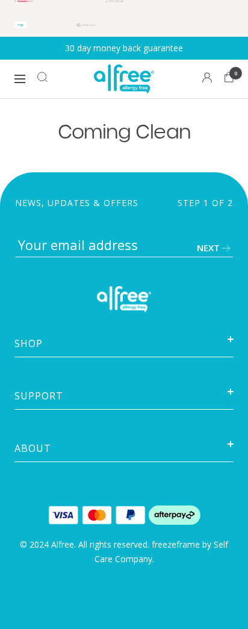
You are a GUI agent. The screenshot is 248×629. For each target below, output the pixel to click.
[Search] (42, 79)
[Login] (207, 79)
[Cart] (229, 79)
